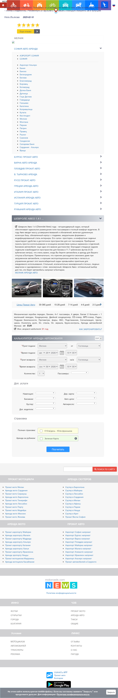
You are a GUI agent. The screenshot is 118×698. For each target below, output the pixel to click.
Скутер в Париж (72, 506)
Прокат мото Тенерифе (16, 500)
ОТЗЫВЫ (75, 641)
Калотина (24, 106)
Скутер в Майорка (73, 490)
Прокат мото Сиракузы (16, 493)
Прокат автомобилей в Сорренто (80, 561)
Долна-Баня (25, 90)
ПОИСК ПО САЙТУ (105, 469)
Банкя (22, 68)
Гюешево (24, 102)
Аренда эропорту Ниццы (16, 555)
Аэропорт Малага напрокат (78, 548)
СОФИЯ (23, 58)
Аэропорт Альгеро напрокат (78, 558)
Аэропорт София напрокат (78, 531)
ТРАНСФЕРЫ (17, 649)
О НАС (74, 649)
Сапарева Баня (27, 144)
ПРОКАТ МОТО (78, 611)
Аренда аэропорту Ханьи (17, 548)
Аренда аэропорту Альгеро (18, 541)
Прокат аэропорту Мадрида (18, 538)
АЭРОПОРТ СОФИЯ (29, 55)
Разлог (23, 134)
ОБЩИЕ (74, 623)
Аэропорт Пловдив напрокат (78, 541)
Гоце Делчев (26, 96)
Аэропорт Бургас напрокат (77, 535)
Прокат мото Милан (14, 487)
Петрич (23, 128)
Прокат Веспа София (75, 516)
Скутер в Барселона (74, 487)
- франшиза (58, 430)
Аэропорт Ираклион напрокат (79, 555)
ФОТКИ (14, 611)
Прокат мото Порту (14, 506)
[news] (61, 582)
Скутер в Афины (73, 503)
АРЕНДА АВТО (26, 272)
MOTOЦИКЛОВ (18, 641)
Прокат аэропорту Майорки (18, 531)
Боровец (24, 83)
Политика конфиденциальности (61, 592)
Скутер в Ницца (72, 510)
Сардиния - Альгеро (29, 147)
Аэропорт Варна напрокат (77, 538)
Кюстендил (25, 115)
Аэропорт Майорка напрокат (78, 545)
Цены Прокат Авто (26, 304)
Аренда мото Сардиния (16, 490)
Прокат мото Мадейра (15, 510)
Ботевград (24, 87)
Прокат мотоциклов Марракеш (19, 558)
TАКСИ (74, 619)
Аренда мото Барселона (16, 496)
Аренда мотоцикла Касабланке (19, 561)
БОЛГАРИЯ (16, 623)
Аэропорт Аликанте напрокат (79, 551)
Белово (23, 77)
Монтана (24, 121)
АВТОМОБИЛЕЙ (18, 645)
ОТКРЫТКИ (16, 615)
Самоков (24, 137)
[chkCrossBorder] (75, 438)
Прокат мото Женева (15, 516)
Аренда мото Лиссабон (16, 503)
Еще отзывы (25, 31)
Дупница (24, 93)
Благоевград (26, 80)
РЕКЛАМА (15, 654)
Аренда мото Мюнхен (15, 513)
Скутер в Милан (72, 500)
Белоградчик (26, 74)
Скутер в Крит (71, 513)
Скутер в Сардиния (74, 496)
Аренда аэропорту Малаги (17, 535)
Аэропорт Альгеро (28, 64)
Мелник (23, 118)
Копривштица (26, 109)
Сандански (25, 140)
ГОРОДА (15, 619)
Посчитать (58, 449)
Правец (23, 131)
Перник (23, 125)
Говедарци (25, 99)
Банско (23, 71)
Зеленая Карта (52, 438)
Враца (23, 150)
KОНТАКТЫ (76, 645)
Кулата (23, 112)
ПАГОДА (75, 654)
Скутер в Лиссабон (74, 493)
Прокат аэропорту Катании (18, 545)
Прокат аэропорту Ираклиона (19, 551)
